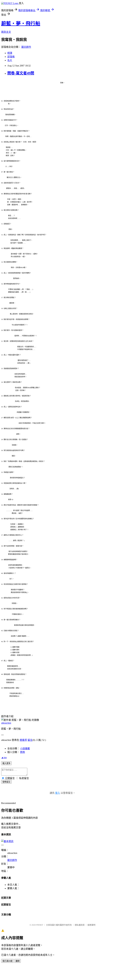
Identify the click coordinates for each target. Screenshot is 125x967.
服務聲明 (91, 925)
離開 (18, 961)
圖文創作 (26, 47)
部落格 (11, 56)
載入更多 (6, 763)
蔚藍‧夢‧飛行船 (20, 23)
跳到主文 (6, 32)
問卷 (22, 752)
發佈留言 (6, 782)
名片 (9, 60)
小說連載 (25, 748)
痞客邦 (23, 740)
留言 (30, 740)
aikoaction (6, 723)
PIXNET (39, 925)
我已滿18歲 (7, 961)
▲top (4, 757)
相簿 (9, 53)
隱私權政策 (80, 925)
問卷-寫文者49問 (20, 73)
